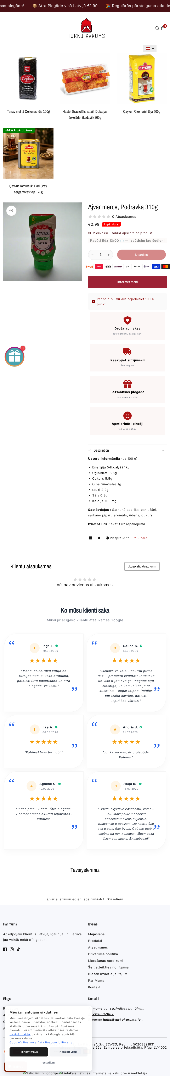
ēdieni (118, 899)
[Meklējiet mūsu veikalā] (158, 28)
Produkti (95, 941)
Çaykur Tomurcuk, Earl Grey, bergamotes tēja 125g (28, 189)
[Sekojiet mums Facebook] (91, 538)
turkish (96, 899)
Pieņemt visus (29, 1051)
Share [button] (142, 538)
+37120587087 (101, 1014)
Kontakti (95, 987)
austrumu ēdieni (69, 899)
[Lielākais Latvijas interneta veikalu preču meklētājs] (103, 1073)
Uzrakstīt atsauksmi (142, 566)
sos (87, 899)
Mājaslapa (96, 934)
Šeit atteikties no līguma (108, 967)
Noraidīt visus (68, 1051)
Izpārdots (141, 254)
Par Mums (96, 981)
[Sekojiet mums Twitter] (99, 538)
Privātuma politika (103, 954)
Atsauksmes (98, 947)
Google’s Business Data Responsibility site (41, 1042)
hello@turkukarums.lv (122, 1020)
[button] (150, 48)
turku (107, 899)
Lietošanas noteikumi (105, 961)
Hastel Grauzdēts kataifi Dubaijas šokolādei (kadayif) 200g (85, 114)
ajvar (51, 899)
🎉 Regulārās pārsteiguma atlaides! (104, 6)
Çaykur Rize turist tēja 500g (141, 111)
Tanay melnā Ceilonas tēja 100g (28, 111)
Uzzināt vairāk (20, 1034)
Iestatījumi (48, 1062)
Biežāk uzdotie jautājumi (108, 974)
